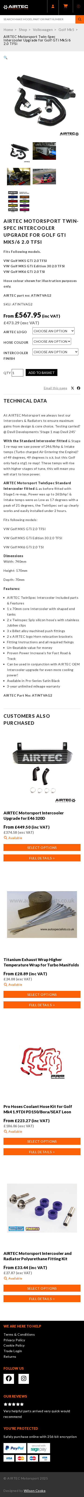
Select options (42, 848)
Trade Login (13, 1351)
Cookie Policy (14, 1345)
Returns (10, 1356)
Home (8, 29)
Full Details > (42, 858)
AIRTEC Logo (15, 332)
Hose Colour (16, 342)
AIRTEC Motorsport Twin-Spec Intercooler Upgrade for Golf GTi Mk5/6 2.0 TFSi (37, 40)
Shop (23, 29)
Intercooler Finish (16, 355)
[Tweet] (72, 388)
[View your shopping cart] (66, 7)
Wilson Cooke (35, 1491)
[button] (6, 57)
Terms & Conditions (19, 1334)
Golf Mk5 (66, 29)
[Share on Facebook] (79, 388)
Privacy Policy (14, 1340)
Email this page (55, 388)
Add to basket (41, 373)
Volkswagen (43, 29)
